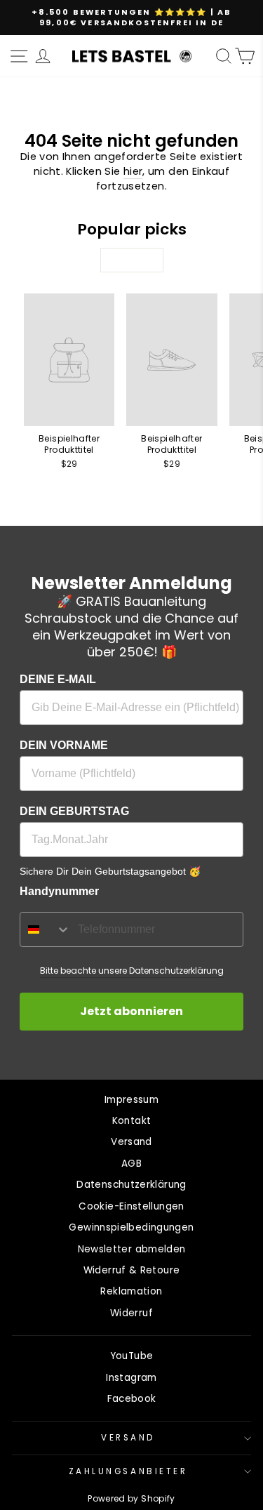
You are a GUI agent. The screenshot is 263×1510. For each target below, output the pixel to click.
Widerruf (131, 1313)
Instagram (131, 1377)
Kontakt (131, 1120)
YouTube (132, 1356)
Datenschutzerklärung (131, 1184)
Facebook (131, 1398)
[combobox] (45, 929)
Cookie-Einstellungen (131, 1206)
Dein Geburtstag (74, 811)
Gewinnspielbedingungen (131, 1227)
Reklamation (131, 1291)
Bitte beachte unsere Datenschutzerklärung (132, 970)
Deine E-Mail (58, 679)
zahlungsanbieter (128, 1471)
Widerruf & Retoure (131, 1270)
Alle (131, 260)
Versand (131, 1141)
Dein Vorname (64, 745)
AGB (131, 1163)
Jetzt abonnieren (131, 1011)
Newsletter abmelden (132, 1249)
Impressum (131, 1099)
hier (132, 171)
